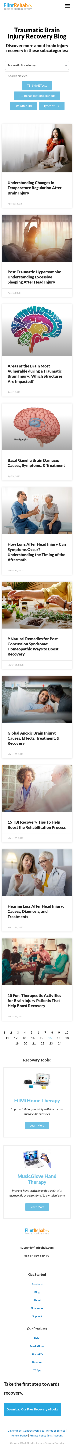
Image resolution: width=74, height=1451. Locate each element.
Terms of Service (55, 1430)
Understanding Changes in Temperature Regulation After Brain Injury (35, 187)
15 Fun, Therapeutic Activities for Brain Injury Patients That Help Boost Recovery (34, 1000)
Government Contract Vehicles (26, 1430)
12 (15, 1038)
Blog (37, 1292)
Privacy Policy (37, 1435)
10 (66, 1032)
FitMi (37, 1338)
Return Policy (19, 1435)
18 (67, 1038)
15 (41, 1038)
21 (34, 1043)
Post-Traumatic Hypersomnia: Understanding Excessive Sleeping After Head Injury (34, 276)
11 (7, 1038)
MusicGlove (37, 1346)
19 (17, 1043)
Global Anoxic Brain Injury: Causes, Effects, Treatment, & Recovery (33, 738)
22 (42, 1043)
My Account (55, 1435)
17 (58, 1038)
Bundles (37, 1362)
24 (59, 1043)
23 (51, 1043)
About (37, 1300)
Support (37, 1316)
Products (37, 1284)
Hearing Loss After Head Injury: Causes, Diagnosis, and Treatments (36, 911)
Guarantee (37, 1308)
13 (24, 1038)
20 (25, 1043)
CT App (37, 1370)
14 (33, 1038)
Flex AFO (37, 1354)
